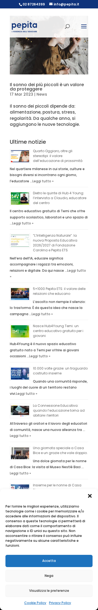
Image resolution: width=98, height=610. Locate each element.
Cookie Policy (35, 602)
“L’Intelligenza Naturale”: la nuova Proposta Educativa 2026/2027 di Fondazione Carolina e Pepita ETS (55, 242)
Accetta (49, 560)
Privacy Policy (60, 602)
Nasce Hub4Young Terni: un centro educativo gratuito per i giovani (58, 331)
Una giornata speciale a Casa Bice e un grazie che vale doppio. (60, 450)
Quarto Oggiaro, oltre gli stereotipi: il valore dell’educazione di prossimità (57, 156)
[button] (90, 496)
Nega (49, 575)
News (41, 94)
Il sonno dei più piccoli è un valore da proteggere (47, 87)
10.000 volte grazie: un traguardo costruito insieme (60, 371)
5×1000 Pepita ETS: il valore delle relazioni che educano (59, 291)
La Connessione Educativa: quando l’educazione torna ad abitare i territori (59, 410)
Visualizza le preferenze (49, 590)
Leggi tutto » (43, 181)
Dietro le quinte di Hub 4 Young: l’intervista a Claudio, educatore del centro (59, 198)
